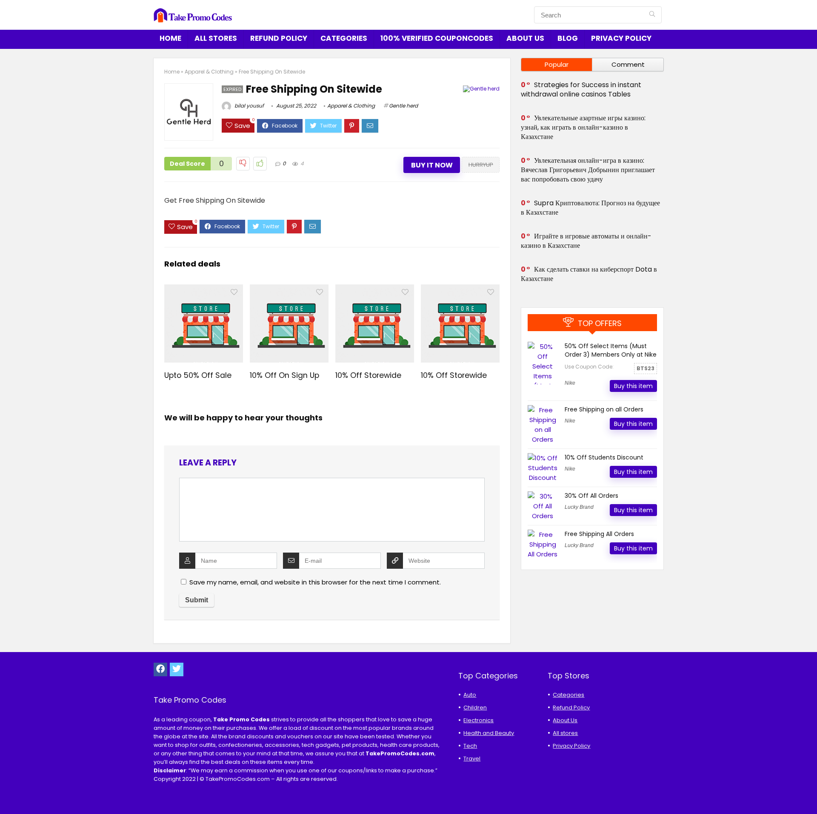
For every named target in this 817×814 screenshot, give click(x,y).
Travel (471, 758)
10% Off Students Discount (604, 457)
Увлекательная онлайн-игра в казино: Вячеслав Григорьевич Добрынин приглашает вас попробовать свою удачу (588, 170)
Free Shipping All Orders (599, 534)
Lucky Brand (579, 507)
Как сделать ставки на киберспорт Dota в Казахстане (589, 274)
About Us (525, 38)
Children (475, 707)
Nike (570, 383)
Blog (567, 38)
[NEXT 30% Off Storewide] (808, 792)
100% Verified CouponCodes (436, 38)
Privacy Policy (621, 38)
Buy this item (633, 386)
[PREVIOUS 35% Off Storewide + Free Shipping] (8, 792)
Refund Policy (278, 38)
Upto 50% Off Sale (197, 375)
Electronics (478, 720)
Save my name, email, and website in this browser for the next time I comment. (315, 582)
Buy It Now (432, 165)
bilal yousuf (248, 105)
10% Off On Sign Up (284, 375)
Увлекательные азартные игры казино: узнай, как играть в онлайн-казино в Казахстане (583, 127)
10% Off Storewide (368, 375)
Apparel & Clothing (209, 71)
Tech (470, 746)
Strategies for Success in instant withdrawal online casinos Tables (581, 89)
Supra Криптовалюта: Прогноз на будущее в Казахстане (590, 207)
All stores (215, 38)
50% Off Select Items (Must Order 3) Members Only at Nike (611, 350)
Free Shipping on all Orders (604, 409)
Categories (343, 38)
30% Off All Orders (591, 495)
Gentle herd (403, 105)
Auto (469, 695)
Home (170, 38)
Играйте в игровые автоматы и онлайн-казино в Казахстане (586, 240)
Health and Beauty (488, 733)
